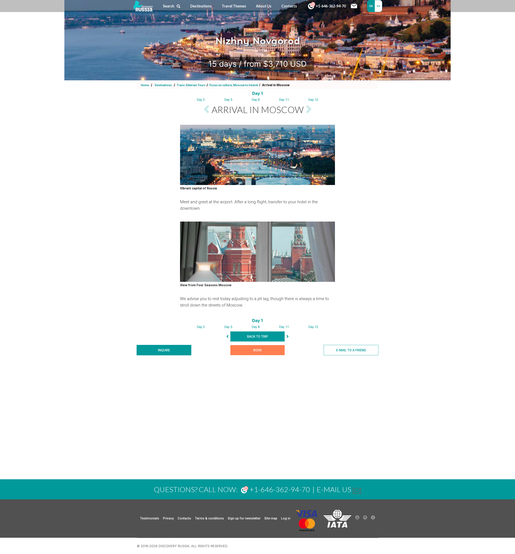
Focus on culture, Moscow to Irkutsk (233, 85)
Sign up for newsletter (244, 518)
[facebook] (373, 518)
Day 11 (284, 100)
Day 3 (201, 100)
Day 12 (313, 100)
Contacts (184, 518)
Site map (270, 518)
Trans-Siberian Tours (191, 85)
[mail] (357, 489)
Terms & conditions (209, 518)
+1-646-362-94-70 (330, 6)
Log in (285, 518)
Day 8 (256, 100)
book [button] (257, 350)
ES (378, 6)
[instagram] (365, 518)
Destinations (163, 85)
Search (168, 6)
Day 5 (228, 100)
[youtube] (357, 518)
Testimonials (149, 518)
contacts (289, 6)
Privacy (168, 518)
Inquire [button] (164, 350)
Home (145, 85)
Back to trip (257, 336)
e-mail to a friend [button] (351, 350)
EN (371, 6)
